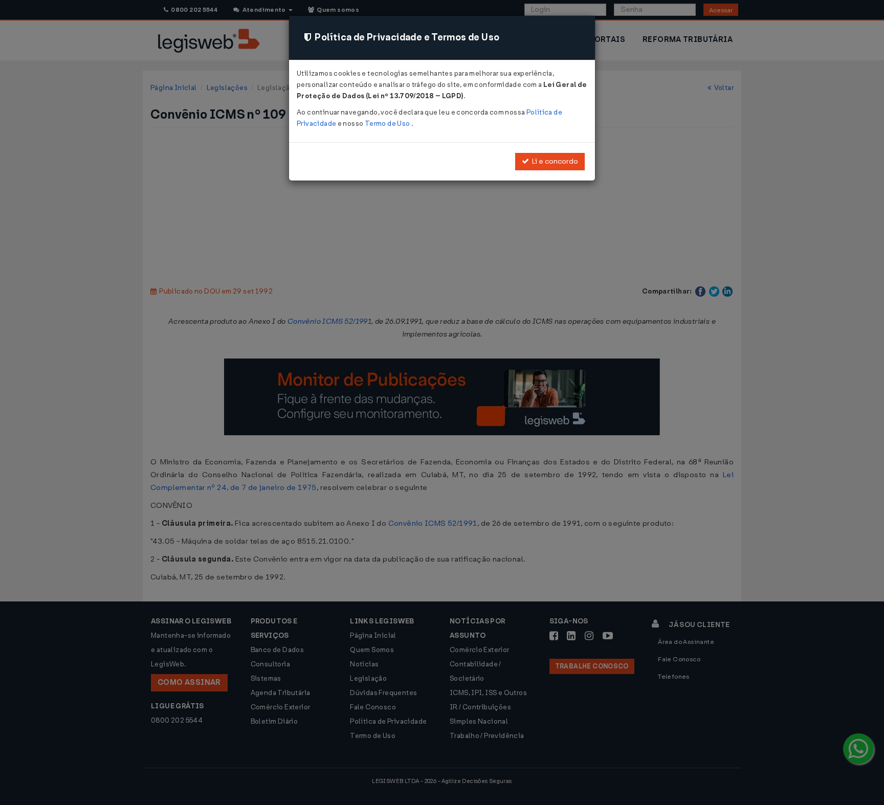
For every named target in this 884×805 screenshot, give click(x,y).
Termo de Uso (388, 123)
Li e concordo (553, 161)
